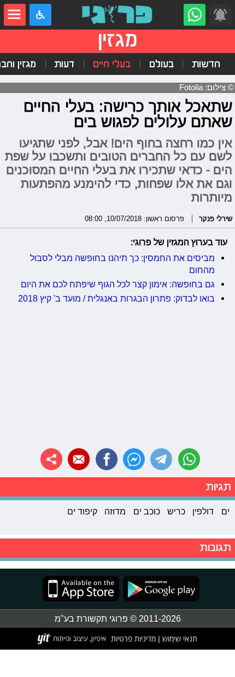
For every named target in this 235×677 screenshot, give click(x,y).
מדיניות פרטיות (133, 638)
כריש (176, 511)
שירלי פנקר (215, 218)
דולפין (203, 511)
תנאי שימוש (178, 638)
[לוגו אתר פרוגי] (117, 15)
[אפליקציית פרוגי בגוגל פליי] (159, 588)
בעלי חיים (112, 64)
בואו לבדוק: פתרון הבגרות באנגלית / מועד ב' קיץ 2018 (116, 298)
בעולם (161, 64)
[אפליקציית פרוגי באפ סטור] (81, 588)
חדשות (206, 64)
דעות (64, 64)
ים (225, 511)
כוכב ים (146, 511)
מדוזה (115, 511)
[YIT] (72, 638)
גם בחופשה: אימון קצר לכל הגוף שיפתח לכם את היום (118, 284)
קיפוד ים (82, 511)
